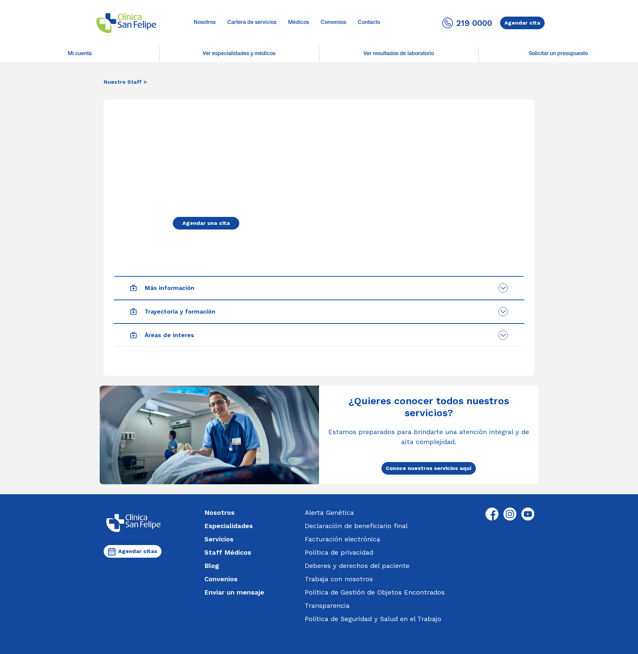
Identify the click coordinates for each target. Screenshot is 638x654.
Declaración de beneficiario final (356, 526)
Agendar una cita (206, 223)
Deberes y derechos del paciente (357, 566)
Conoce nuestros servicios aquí (429, 468)
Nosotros (205, 23)
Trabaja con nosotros (339, 579)
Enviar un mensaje (234, 592)
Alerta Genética (329, 512)
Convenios (333, 23)
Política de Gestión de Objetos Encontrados (375, 592)
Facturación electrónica (342, 539)
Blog (211, 566)
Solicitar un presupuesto (558, 54)
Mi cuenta (80, 54)
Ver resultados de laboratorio (399, 54)
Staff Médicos (227, 552)
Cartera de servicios (251, 23)
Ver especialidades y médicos (239, 54)
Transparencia (327, 605)
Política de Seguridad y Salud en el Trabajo (373, 619)
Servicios (219, 539)
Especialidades (228, 526)
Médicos (298, 23)
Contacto (369, 23)
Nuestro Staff (123, 82)
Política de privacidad (339, 552)
